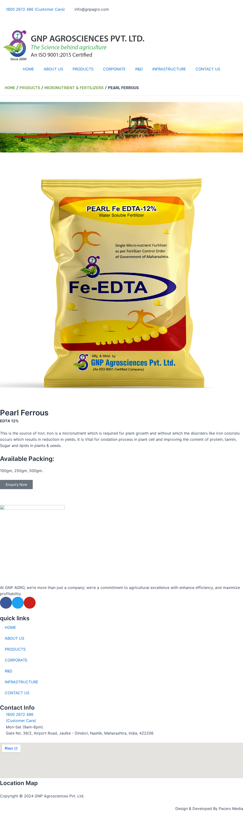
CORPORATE (114, 69)
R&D (139, 69)
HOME (28, 69)
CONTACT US (208, 69)
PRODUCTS (83, 69)
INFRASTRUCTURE (169, 69)
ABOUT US (53, 69)
